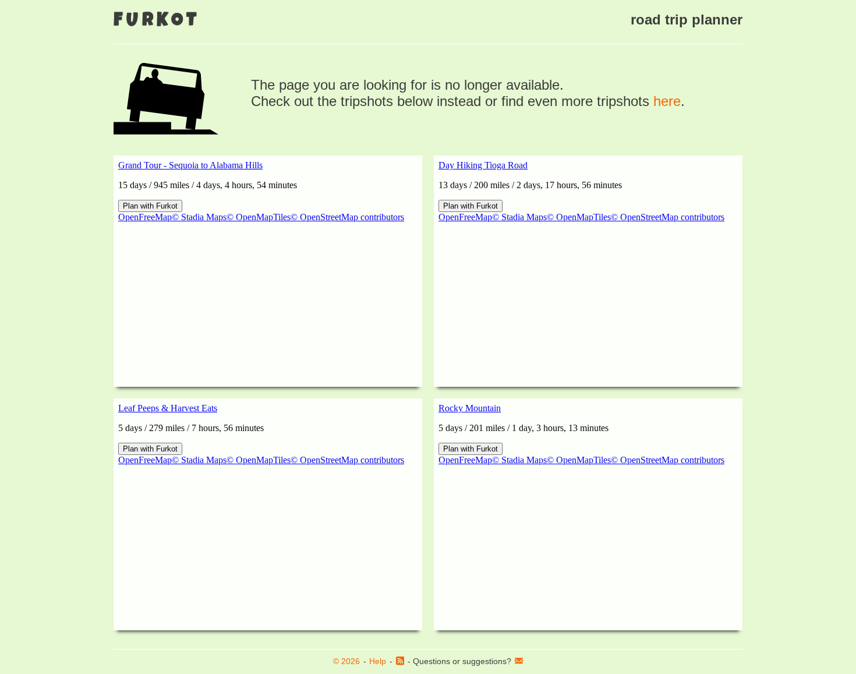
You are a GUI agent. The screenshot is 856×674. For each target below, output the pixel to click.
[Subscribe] (400, 662)
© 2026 (346, 661)
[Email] (519, 662)
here (667, 101)
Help (377, 661)
